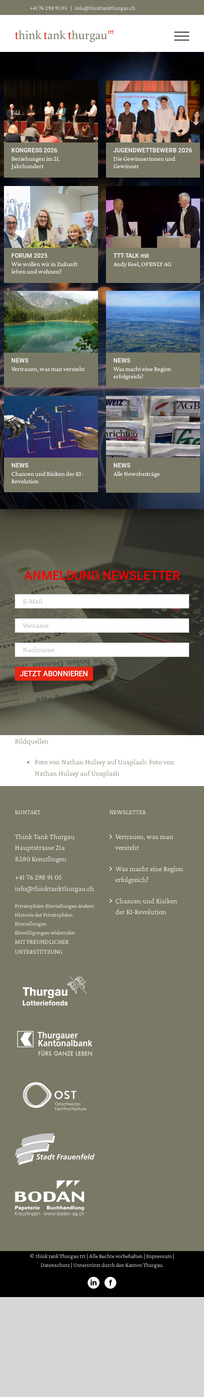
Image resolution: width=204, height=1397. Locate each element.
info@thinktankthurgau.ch (105, 7)
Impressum (159, 1256)
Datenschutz (55, 1264)
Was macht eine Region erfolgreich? (142, 372)
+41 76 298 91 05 (38, 877)
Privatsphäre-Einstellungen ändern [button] (54, 905)
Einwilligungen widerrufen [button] (45, 932)
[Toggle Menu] (182, 36)
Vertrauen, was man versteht (48, 369)
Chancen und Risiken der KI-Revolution (146, 906)
